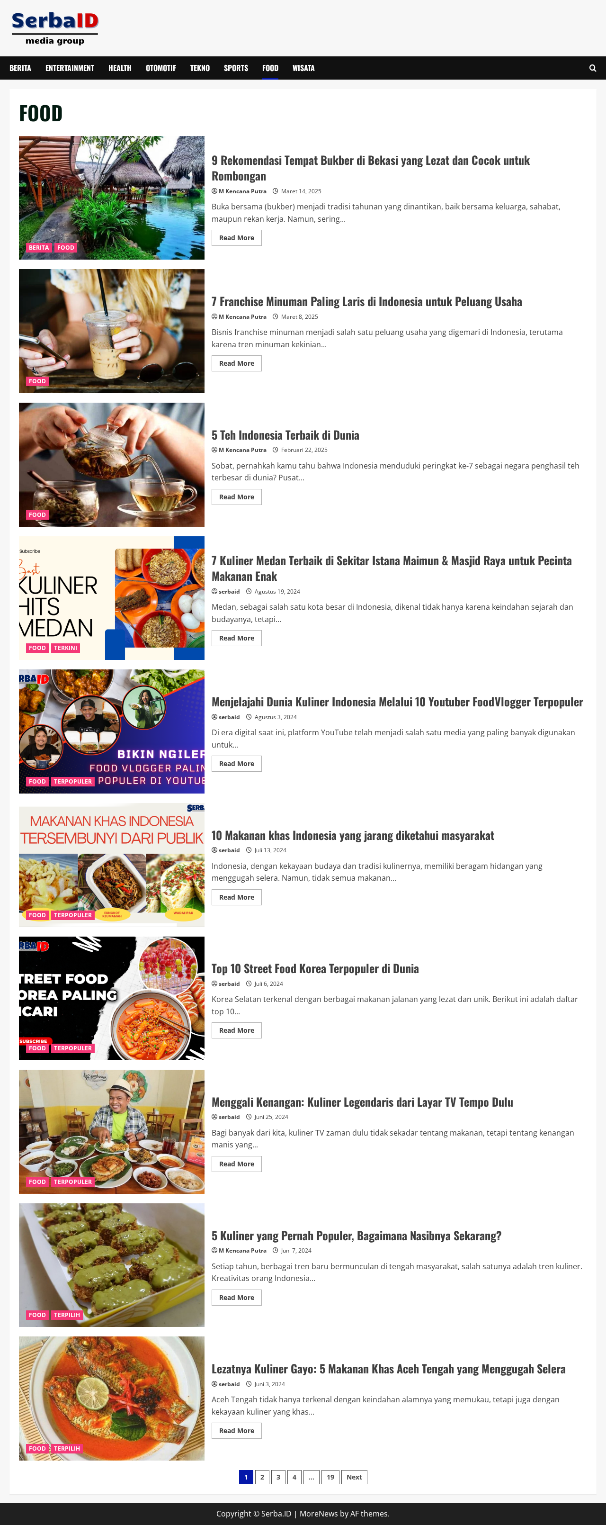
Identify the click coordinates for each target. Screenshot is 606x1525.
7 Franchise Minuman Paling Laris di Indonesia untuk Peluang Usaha (112, 331)
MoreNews (319, 1513)
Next (354, 1476)
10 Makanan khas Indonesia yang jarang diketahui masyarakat (112, 865)
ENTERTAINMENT (69, 67)
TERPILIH (67, 1315)
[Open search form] (593, 68)
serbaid (229, 591)
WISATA (304, 67)
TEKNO (200, 67)
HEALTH (120, 67)
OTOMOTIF (161, 67)
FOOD (270, 67)
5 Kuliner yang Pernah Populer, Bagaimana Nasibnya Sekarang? (112, 1265)
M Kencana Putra (243, 191)
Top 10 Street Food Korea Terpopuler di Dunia (112, 999)
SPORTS (236, 67)
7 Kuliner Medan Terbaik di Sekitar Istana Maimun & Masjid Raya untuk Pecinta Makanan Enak (112, 598)
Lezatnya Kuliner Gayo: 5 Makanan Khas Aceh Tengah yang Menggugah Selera (112, 1398)
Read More (240, 239)
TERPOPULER (73, 781)
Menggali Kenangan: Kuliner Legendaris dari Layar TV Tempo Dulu (112, 1132)
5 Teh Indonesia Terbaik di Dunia (112, 465)
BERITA (20, 67)
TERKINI (65, 648)
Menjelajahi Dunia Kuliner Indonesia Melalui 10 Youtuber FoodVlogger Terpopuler (112, 731)
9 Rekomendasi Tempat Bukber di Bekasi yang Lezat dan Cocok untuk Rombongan (112, 198)
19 (330, 1476)
